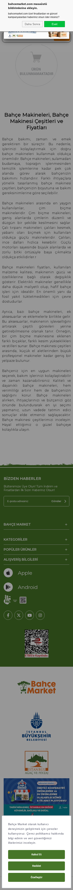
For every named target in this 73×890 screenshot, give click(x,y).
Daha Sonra (32, 24)
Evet (54, 24)
